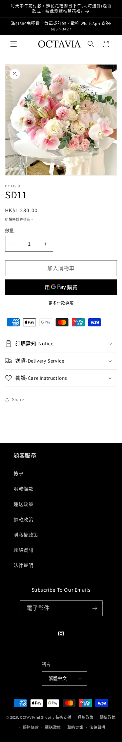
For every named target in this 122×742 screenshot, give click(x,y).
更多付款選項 (61, 303)
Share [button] (18, 399)
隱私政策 (108, 717)
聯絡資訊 (23, 550)
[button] (13, 43)
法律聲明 (23, 565)
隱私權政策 (26, 535)
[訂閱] (94, 608)
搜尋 (18, 474)
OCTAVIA (27, 717)
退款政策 (23, 520)
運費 (26, 219)
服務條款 (23, 489)
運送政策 (23, 504)
